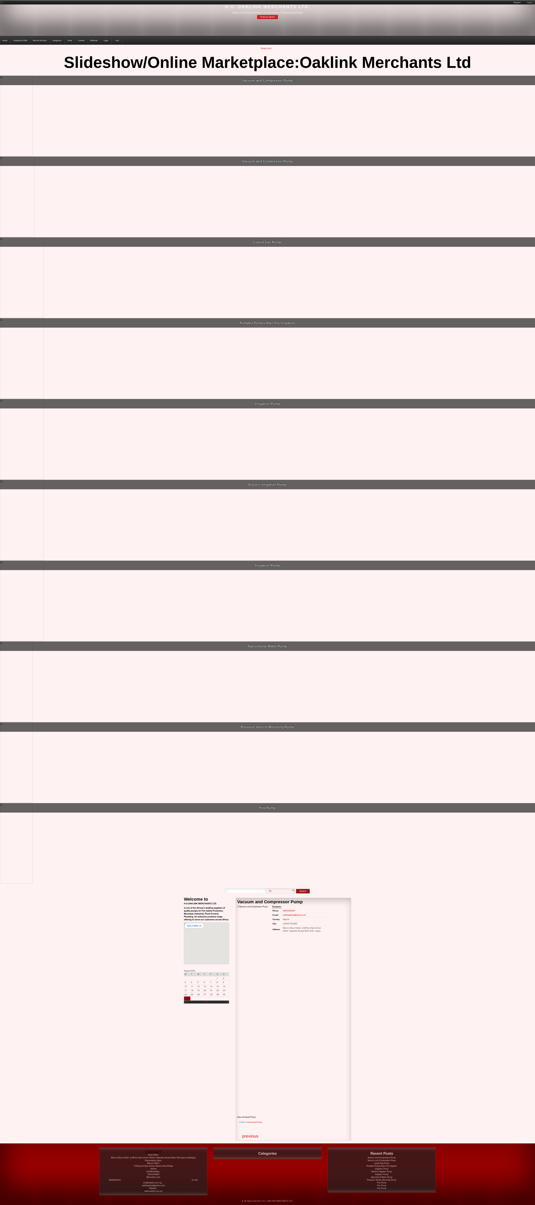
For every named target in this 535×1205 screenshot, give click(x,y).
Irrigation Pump (267, 404)
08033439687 (289, 910)
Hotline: (153, 1168)
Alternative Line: (153, 1177)
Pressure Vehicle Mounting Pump (267, 727)
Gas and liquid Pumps (254, 1122)
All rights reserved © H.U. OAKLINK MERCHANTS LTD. (268, 1200)
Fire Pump (267, 808)
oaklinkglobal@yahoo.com (294, 914)
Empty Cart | (267, 48)
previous (250, 1136)
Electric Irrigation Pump (267, 484)
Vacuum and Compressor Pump (267, 80)
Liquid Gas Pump (267, 242)
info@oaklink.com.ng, (153, 1182)
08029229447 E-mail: (153, 1179)
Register (517, 2)
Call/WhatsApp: (153, 1171)
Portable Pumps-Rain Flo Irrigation (267, 323)
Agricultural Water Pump (267, 646)
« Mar (205, 1002)
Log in (529, 2)
